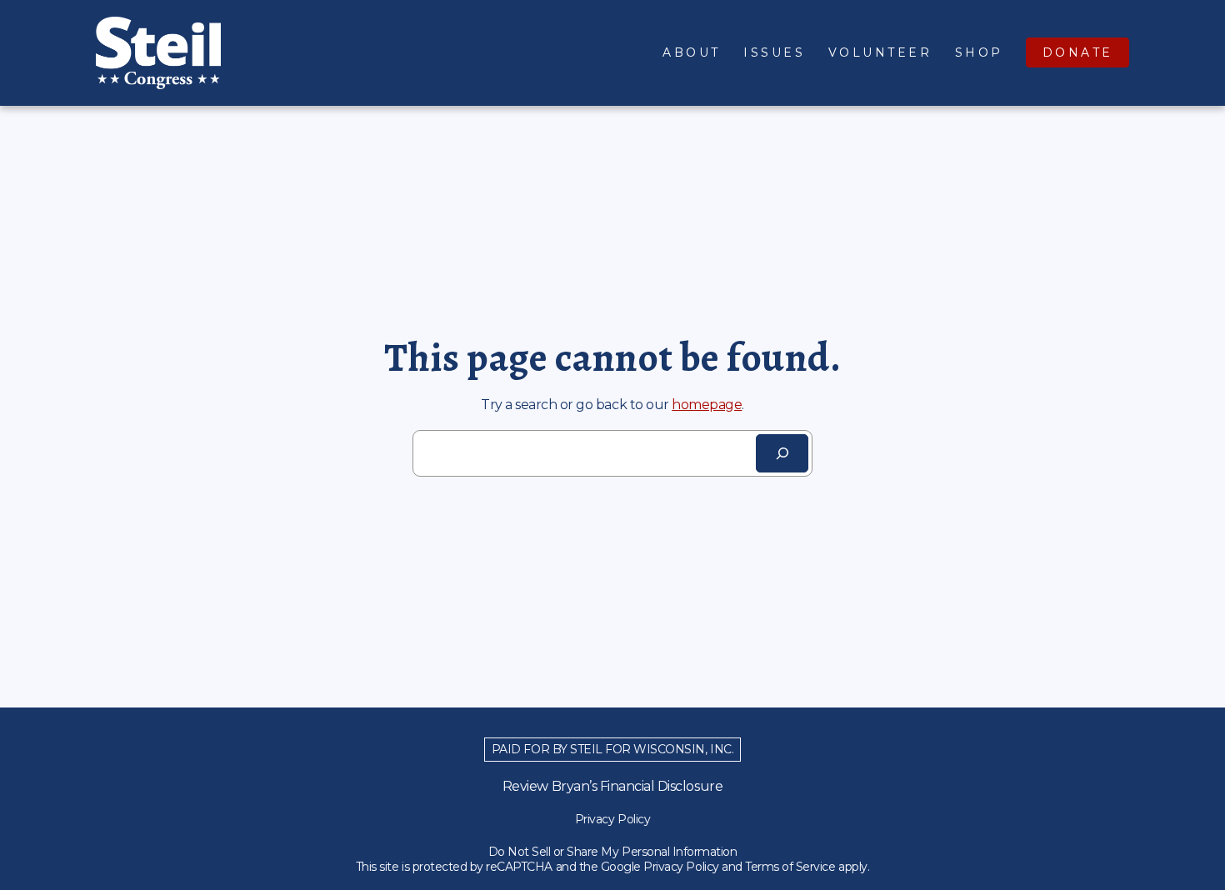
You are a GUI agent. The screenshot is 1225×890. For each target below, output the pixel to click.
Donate (1077, 52)
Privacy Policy (612, 819)
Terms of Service (790, 866)
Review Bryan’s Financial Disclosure (612, 786)
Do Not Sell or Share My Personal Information (613, 851)
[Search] (782, 453)
